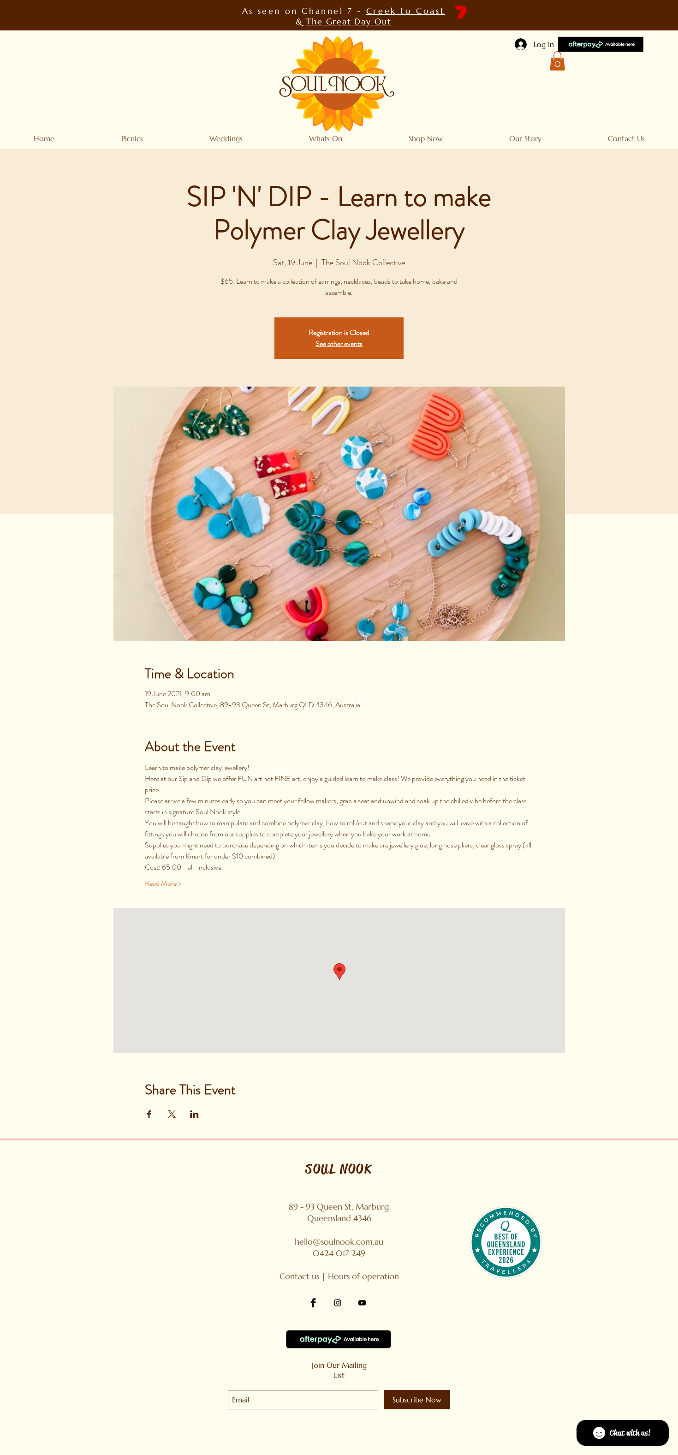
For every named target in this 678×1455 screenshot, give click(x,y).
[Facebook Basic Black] (313, 1302)
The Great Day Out (349, 21)
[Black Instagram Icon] (337, 1302)
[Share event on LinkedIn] (194, 1114)
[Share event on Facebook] (149, 1114)
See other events (339, 343)
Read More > (163, 883)
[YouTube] (362, 1302)
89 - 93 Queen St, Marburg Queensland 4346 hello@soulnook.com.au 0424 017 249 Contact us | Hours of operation (339, 1241)
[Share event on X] (171, 1114)
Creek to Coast (405, 11)
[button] (557, 61)
